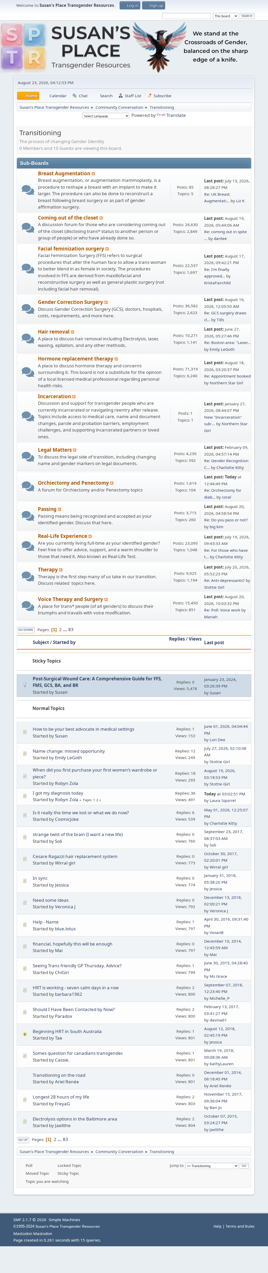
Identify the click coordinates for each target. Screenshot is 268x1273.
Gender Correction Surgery (71, 302)
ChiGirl (62, 972)
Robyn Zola (66, 783)
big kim (216, 526)
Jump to (176, 1165)
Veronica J (65, 907)
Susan (61, 692)
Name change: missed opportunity (69, 751)
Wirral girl (65, 863)
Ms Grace (218, 976)
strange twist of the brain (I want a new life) (78, 834)
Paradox (63, 1016)
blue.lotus (65, 929)
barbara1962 (68, 994)
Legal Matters (55, 449)
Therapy (48, 569)
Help (217, 1226)
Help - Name (46, 922)
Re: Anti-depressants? (224, 580)
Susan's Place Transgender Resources (67, 1226)
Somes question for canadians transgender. (78, 1053)
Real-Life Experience (63, 536)
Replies (177, 639)
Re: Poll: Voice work (222, 610)
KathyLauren (221, 1063)
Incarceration (55, 396)
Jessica (62, 885)
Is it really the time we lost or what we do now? (81, 813)
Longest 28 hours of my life (61, 1097)
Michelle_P (220, 998)
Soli (58, 841)
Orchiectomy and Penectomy (74, 482)
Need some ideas (51, 900)
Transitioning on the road (59, 1075)
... (65, 629)
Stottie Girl (214, 587)
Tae (58, 1038)
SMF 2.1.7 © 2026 (29, 1219)
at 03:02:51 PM (224, 793)
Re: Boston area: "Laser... (227, 342)
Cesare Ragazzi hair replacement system (75, 856)
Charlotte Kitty (230, 467)
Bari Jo (216, 1107)
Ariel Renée (67, 1082)
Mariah (210, 616)
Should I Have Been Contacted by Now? (74, 1009)
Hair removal (54, 331)
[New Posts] (28, 190)
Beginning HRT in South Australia (67, 1031)
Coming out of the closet (68, 217)
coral (226, 497)
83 (71, 629)
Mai (59, 950)
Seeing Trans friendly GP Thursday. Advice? (77, 966)
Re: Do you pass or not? (226, 519)
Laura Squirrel (223, 800)
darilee (220, 238)
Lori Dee (217, 739)
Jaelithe (63, 1125)
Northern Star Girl (226, 382)
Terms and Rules (240, 1226)
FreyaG (62, 1104)
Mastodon (22, 1233)
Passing (48, 509)
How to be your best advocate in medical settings (83, 729)
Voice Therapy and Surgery (71, 599)
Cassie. (62, 1060)
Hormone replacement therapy (76, 358)
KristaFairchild (217, 282)
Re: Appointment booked (227, 376)
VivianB (217, 932)
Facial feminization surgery (71, 248)
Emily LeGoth (222, 349)
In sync (40, 878)
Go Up (22, 1140)
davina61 (218, 1020)
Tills (220, 319)
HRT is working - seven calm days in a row (76, 988)
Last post (214, 643)
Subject (41, 642)
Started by (64, 642)
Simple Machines (64, 1219)
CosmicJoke (67, 819)
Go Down (25, 630)
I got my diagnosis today (58, 793)
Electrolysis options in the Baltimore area (75, 1119)
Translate (176, 115)
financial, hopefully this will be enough (73, 944)
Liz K (240, 200)
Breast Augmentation (65, 173)
